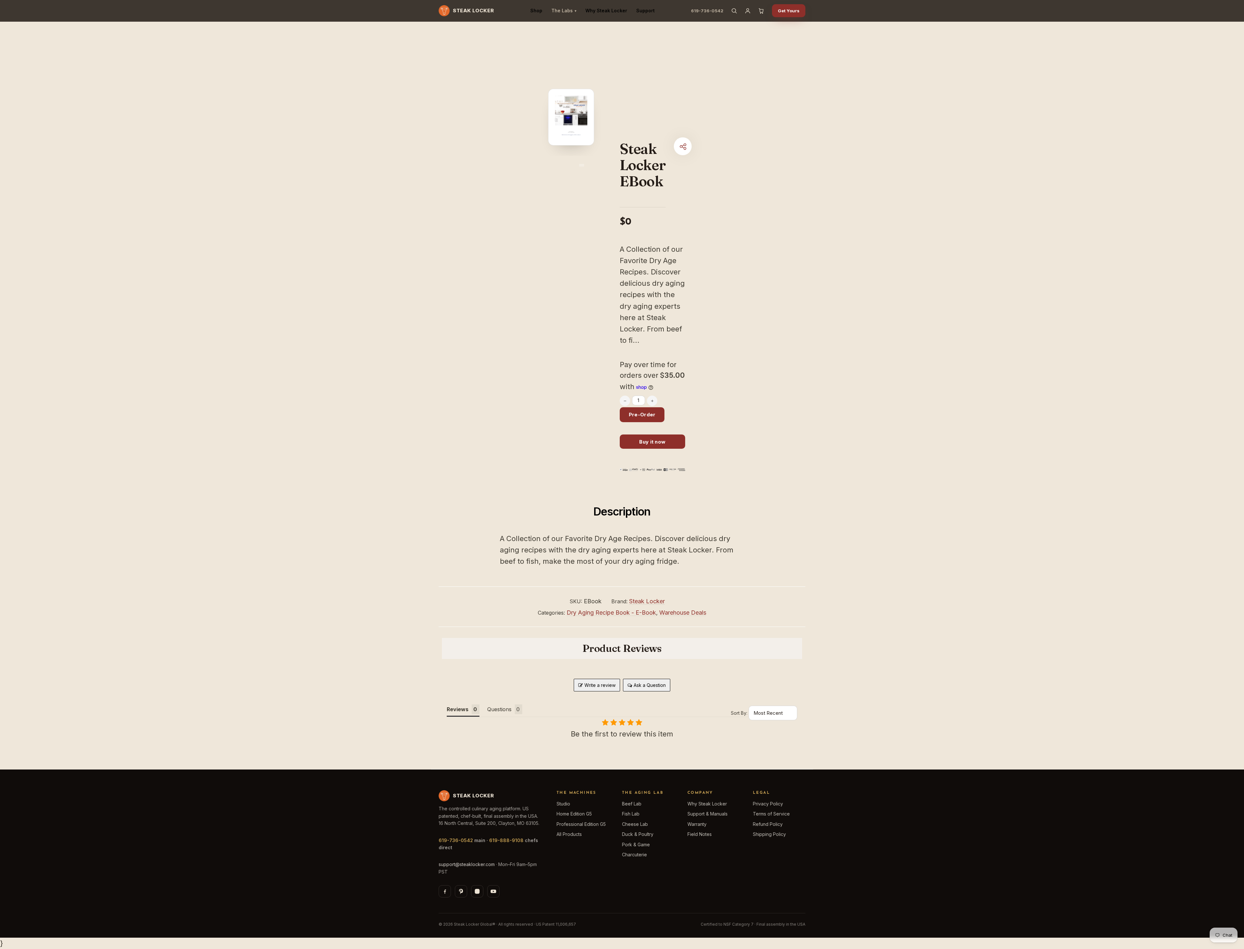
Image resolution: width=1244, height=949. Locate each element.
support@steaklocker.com (467, 864)
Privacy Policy (768, 803)
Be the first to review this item (622, 734)
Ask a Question (650, 685)
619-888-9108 (506, 840)
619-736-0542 (707, 10)
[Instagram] (477, 891)
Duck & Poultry (637, 834)
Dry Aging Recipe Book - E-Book (611, 612)
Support (645, 10)
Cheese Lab (635, 824)
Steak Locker (647, 601)
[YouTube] (493, 891)
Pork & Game (636, 844)
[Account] (748, 11)
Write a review (600, 685)
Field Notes (699, 834)
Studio (563, 803)
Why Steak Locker (606, 10)
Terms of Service (771, 813)
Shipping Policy (769, 834)
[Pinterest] (461, 891)
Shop (536, 10)
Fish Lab (630, 813)
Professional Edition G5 (581, 824)
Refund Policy (768, 824)
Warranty (697, 824)
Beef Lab (631, 803)
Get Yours (789, 10)
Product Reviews (621, 648)
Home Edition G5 (574, 813)
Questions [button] (499, 709)
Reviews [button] (457, 709)
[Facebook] (445, 891)
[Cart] (761, 11)
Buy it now (652, 442)
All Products (569, 834)
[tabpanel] (571, 120)
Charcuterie (634, 854)
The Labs (563, 10)
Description (622, 511)
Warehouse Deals (682, 612)
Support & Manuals (707, 813)
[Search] (734, 11)
